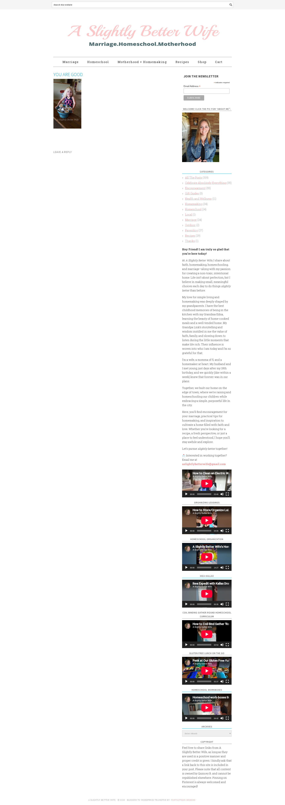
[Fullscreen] (227, 494)
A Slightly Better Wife (123, 33)
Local (188, 214)
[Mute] (222, 494)
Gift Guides (192, 193)
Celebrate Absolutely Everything (205, 182)
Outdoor (190, 225)
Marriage (191, 219)
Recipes (190, 235)
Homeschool (193, 209)
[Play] (186, 494)
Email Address (192, 86)
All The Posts (193, 177)
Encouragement (195, 188)
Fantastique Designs (183, 800)
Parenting (191, 230)
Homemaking (193, 204)
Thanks (190, 241)
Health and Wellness (198, 198)
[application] (207, 483)
